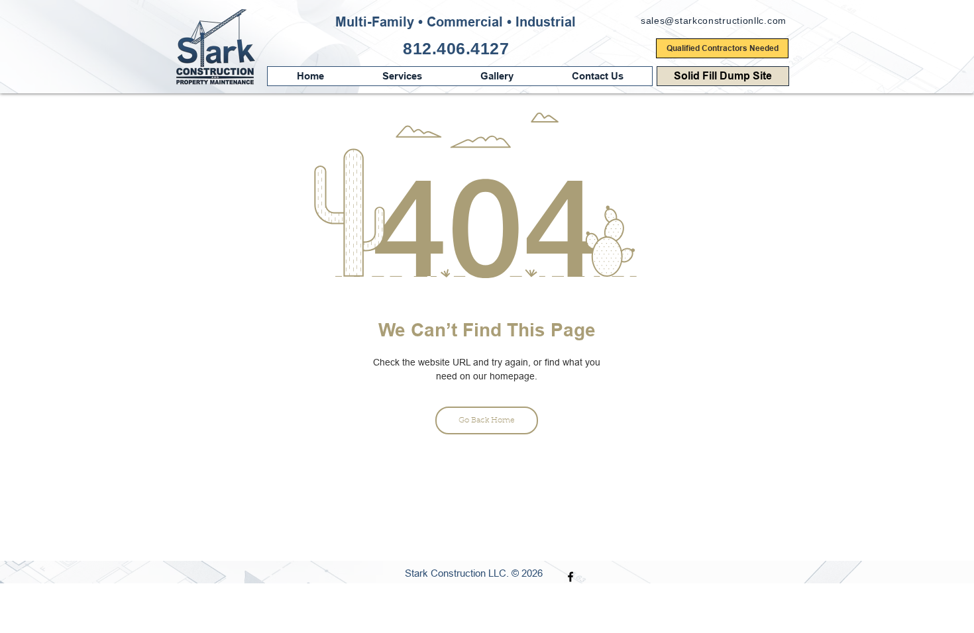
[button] (597, 76)
